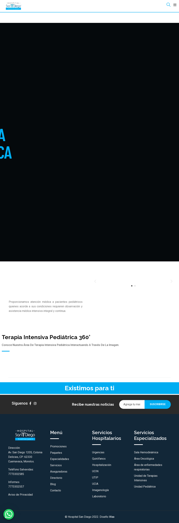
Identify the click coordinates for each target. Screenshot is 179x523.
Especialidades (59, 459)
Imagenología (100, 490)
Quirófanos (99, 458)
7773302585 (16, 474)
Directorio (56, 478)
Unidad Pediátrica (145, 486)
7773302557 (16, 486)
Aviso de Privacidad (20, 494)
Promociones (58, 446)
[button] (95, 281)
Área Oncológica (144, 458)
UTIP (95, 477)
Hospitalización (101, 465)
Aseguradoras (58, 471)
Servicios (56, 465)
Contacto (55, 490)
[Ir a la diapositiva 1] (131, 285)
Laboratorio (99, 496)
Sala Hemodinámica (146, 452)
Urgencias (98, 452)
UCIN (95, 471)
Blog (53, 484)
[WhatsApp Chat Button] (8, 514)
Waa (111, 516)
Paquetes (56, 452)
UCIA (95, 483)
